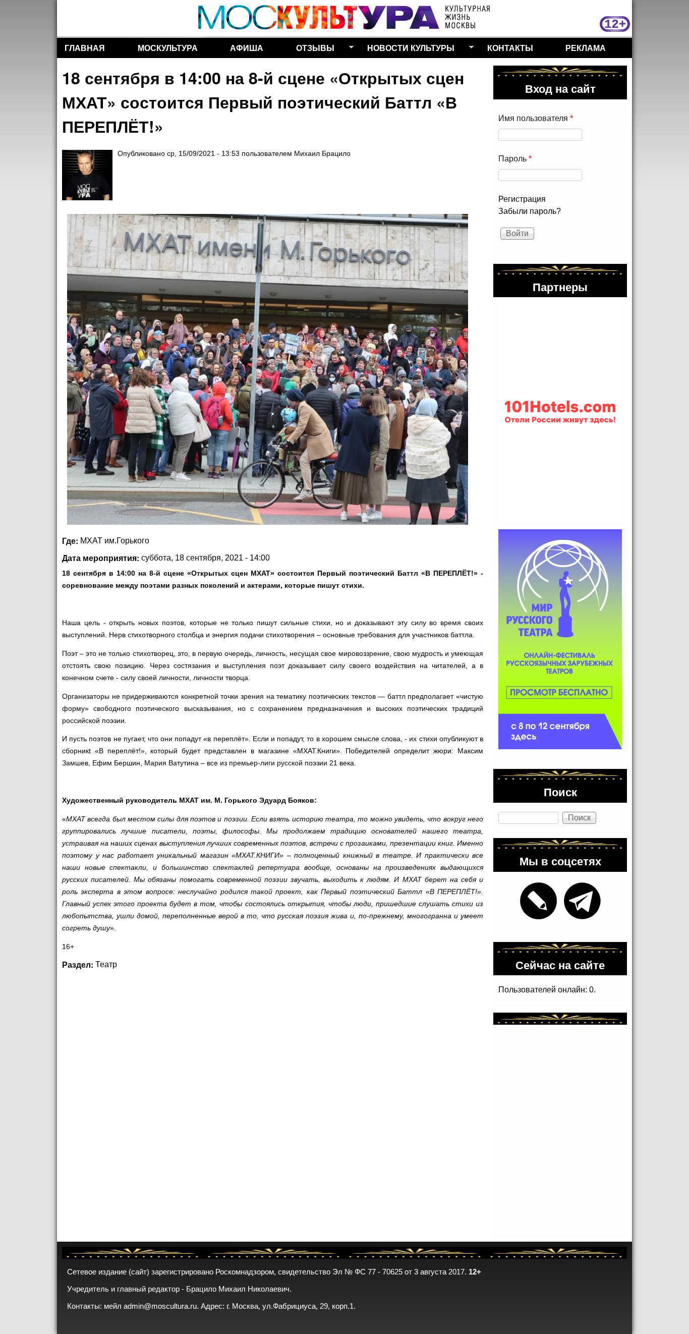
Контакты (510, 47)
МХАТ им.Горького (114, 540)
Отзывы (311, 50)
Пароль (515, 158)
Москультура (168, 47)
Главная (85, 47)
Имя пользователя (535, 118)
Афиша (246, 47)
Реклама (585, 47)
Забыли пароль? (529, 211)
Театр (106, 964)
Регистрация (522, 199)
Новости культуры (407, 50)
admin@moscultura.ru (160, 1306)
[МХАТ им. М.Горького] (267, 369)
